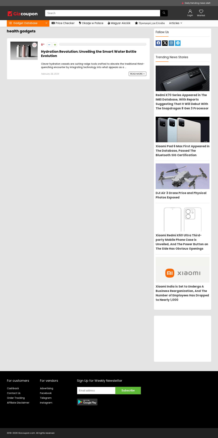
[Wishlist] (201, 12)
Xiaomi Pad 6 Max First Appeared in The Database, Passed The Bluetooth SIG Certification (182, 150)
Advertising (46, 388)
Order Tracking (16, 398)
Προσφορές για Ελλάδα (152, 23)
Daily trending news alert (197, 3)
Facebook (46, 393)
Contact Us (13, 393)
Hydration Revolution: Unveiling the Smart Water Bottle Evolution (88, 53)
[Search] (164, 13)
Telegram (46, 398)
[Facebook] (158, 43)
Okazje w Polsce (92, 23)
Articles (174, 23)
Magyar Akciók (120, 23)
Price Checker (65, 23)
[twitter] (165, 43)
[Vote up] (55, 44)
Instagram (46, 402)
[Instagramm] (171, 43)
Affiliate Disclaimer (18, 402)
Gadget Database (25, 23)
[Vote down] (49, 44)
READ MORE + (137, 73)
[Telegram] (178, 43)
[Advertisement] (182, 338)
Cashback (13, 388)
